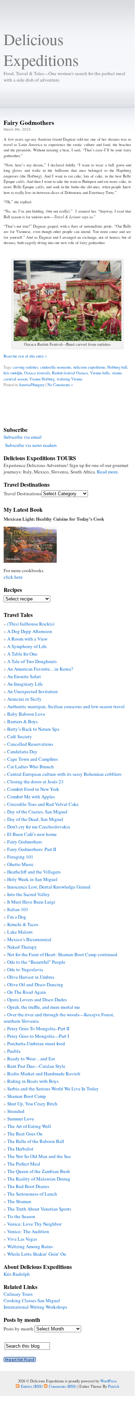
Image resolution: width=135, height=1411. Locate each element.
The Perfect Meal (23, 1164)
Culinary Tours (18, 1294)
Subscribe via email (23, 437)
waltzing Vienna (69, 378)
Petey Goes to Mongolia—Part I (38, 1036)
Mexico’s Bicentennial (29, 939)
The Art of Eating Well (29, 1126)
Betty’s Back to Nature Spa (33, 729)
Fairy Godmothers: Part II (31, 849)
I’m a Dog (16, 917)
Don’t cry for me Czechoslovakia (38, 826)
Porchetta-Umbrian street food (36, 1043)
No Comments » (60, 384)
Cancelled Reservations (30, 744)
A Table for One (22, 654)
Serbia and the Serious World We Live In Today (53, 1088)
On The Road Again (26, 992)
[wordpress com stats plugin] (20, 1360)
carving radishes (25, 367)
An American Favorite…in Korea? (40, 669)
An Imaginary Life (25, 684)
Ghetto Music (20, 864)
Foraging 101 (20, 856)
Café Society (19, 736)
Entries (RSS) (32, 1386)
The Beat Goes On (24, 1133)
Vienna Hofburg (42, 378)
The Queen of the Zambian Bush (38, 1171)
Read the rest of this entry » (25, 356)
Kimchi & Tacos (22, 924)
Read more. (108, 471)
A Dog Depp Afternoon (29, 631)
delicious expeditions (89, 367)
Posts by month (18, 1328)
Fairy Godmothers (29, 122)
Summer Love (20, 1118)
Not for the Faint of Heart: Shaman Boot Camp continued (62, 954)
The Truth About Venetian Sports (39, 1209)
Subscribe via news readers (31, 445)
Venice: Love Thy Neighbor (34, 1224)
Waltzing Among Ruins (30, 1246)
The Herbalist (20, 1148)
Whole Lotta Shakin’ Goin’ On (36, 1254)
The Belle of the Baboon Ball (35, 1141)
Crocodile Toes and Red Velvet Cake (43, 804)
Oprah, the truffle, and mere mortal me (43, 1007)
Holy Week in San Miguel (32, 879)
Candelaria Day (22, 751)
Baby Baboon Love (26, 714)
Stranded (15, 1111)
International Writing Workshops (35, 1307)
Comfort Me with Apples (31, 796)
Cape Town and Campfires (32, 759)
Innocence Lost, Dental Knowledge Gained (48, 887)
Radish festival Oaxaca (70, 372)
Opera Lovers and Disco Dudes (37, 999)
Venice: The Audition (28, 1231)
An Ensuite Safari (24, 676)
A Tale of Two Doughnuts (32, 661)
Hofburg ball (117, 367)
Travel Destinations (22, 493)
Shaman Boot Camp (26, 1096)
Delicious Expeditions (41, 49)
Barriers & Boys (22, 721)
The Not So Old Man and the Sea (39, 1156)
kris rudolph (13, 372)
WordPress (108, 1380)
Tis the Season (21, 1216)
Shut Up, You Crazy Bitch (32, 1103)
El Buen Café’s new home (32, 834)
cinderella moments (55, 367)
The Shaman (19, 1201)
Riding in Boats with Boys (33, 1081)
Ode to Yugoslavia (25, 969)
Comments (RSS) (62, 1386)
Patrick (113, 1386)
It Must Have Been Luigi (31, 902)
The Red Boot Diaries (28, 1186)
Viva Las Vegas (22, 1239)
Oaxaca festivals (37, 372)
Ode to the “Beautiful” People (36, 962)
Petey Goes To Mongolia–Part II (38, 1028)
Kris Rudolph (17, 1274)
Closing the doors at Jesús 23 (35, 781)
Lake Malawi (20, 932)
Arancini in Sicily (24, 699)
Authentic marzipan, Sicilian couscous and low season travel (66, 706)
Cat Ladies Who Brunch (30, 766)
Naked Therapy (22, 947)
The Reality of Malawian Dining (38, 1179)
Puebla (13, 1051)
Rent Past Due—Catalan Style (36, 1066)
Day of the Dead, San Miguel (35, 819)
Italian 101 (17, 909)
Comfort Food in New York (33, 789)
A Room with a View (27, 639)
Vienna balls (100, 372)
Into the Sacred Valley (28, 894)
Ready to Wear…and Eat (31, 1058)
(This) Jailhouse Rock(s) (30, 624)
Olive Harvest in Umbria (30, 977)
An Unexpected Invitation (32, 691)
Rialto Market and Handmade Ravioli (43, 1073)
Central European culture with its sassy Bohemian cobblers (64, 774)
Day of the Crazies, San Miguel (37, 811)
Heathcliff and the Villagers (34, 872)
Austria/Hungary (32, 384)
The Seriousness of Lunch (32, 1194)
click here (13, 577)
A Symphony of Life (27, 646)
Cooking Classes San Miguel (32, 1300)
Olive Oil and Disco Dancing (35, 984)
